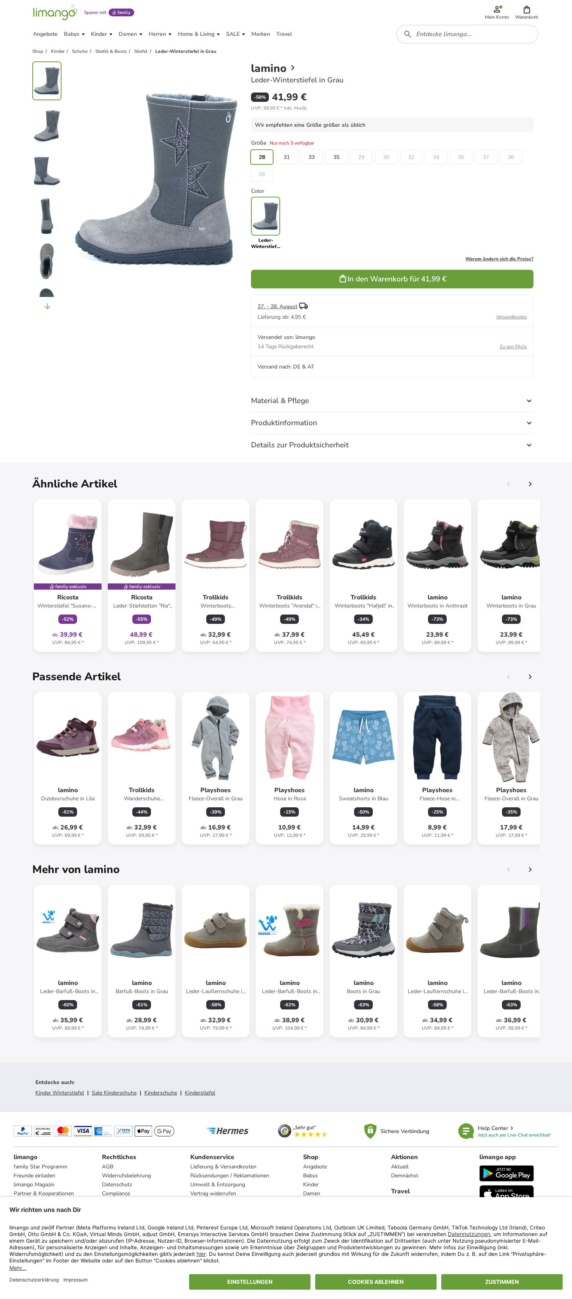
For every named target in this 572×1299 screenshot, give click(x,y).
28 (262, 157)
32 (411, 157)
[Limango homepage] (55, 12)
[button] (526, 12)
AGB (107, 1166)
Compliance (116, 1193)
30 (386, 157)
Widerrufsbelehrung (126, 1175)
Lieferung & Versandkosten (223, 1166)
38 (511, 157)
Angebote (315, 1166)
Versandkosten (511, 317)
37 (486, 157)
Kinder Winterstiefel (59, 1092)
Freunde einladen (34, 1175)
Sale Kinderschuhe (114, 1092)
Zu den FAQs (513, 347)
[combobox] (467, 34)
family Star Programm (40, 1166)
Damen (311, 1193)
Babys (310, 1175)
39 (262, 174)
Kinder (311, 1184)
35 (336, 157)
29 (361, 157)
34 (436, 157)
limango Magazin (34, 1184)
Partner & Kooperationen (44, 1193)
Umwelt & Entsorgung (217, 1184)
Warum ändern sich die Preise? (499, 259)
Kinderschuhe (160, 1092)
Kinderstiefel (200, 1092)
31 (287, 157)
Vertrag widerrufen (213, 1193)
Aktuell (400, 1166)
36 (461, 157)
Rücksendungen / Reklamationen (229, 1175)
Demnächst (404, 1175)
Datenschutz (117, 1184)
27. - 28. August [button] (277, 306)
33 (312, 157)
